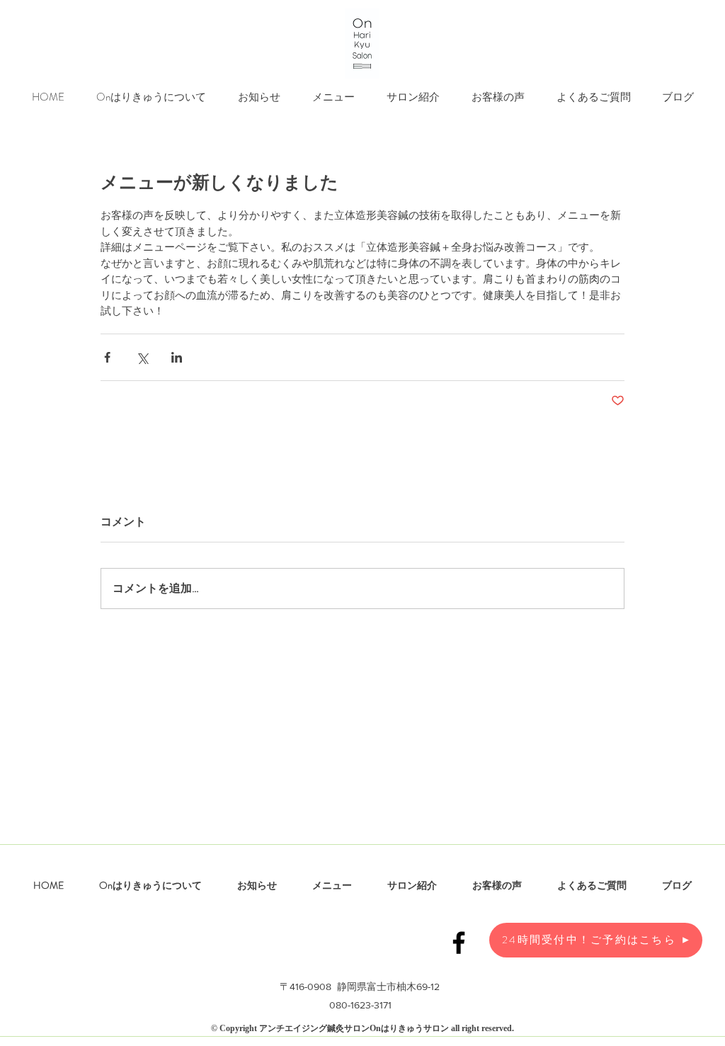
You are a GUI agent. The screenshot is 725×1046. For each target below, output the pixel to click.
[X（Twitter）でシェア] (142, 357)
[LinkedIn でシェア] (176, 357)
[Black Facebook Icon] (459, 942)
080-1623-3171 (360, 1005)
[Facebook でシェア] (107, 357)
